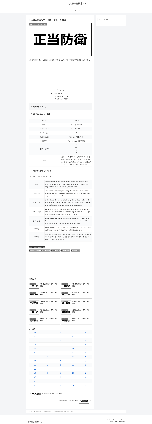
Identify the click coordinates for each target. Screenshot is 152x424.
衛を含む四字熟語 (66, 250)
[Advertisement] (60, 74)
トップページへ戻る (106, 419)
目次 (58, 90)
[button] (122, 19)
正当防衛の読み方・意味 (61, 96)
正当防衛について (57, 93)
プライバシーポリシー (118, 419)
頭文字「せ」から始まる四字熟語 (37, 247)
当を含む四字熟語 (46, 250)
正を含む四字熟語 (56, 250)
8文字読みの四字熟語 (34, 250)
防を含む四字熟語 (76, 250)
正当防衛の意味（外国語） (61, 99)
